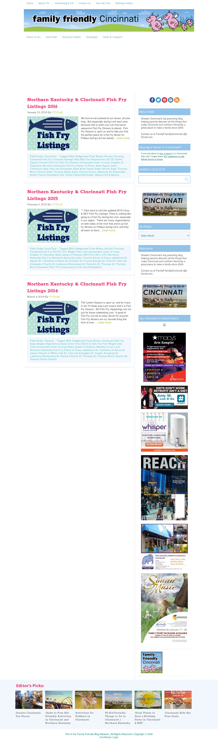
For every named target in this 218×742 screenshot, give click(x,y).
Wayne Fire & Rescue (107, 174)
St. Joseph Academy (102, 353)
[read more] (123, 138)
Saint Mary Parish (83, 168)
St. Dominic (72, 260)
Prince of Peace (85, 165)
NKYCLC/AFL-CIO (95, 254)
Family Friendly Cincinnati (109, 21)
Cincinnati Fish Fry (41, 159)
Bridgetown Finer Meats (89, 156)
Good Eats (50, 156)
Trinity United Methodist (79, 174)
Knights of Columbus (42, 254)
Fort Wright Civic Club (75, 251)
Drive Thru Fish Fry (79, 343)
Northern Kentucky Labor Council (72, 257)
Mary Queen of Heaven (69, 254)
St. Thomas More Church (109, 356)
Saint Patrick (102, 168)
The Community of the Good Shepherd (78, 267)
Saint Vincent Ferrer (84, 171)
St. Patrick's (89, 264)
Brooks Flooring (113, 156)
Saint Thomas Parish (59, 171)
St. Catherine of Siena (51, 260)
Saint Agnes (103, 165)
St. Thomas (104, 264)
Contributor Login (109, 737)
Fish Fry (53, 162)
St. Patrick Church (67, 356)
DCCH (110, 159)
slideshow (102, 171)
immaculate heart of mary (95, 162)
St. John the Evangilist (77, 353)
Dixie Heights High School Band (48, 343)
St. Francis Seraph (90, 260)
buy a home (165, 153)
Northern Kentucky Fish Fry (59, 165)
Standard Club (55, 174)
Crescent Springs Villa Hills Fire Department (79, 159)
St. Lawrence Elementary (67, 264)
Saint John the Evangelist (57, 168)
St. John (107, 260)
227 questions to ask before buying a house (162, 158)
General (49, 340)
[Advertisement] (109, 66)
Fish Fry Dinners (69, 162)
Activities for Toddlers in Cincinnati (84, 716)
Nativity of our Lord (108, 346)
